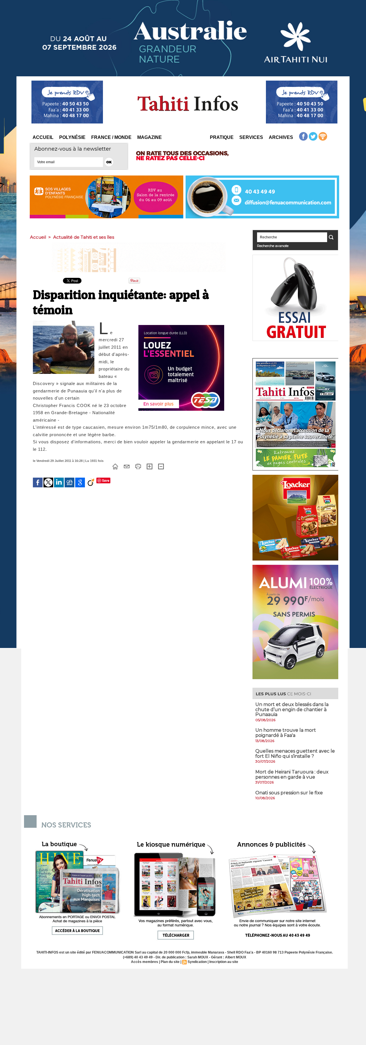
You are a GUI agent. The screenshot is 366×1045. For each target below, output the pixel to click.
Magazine (149, 137)
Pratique (222, 137)
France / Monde (111, 137)
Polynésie (72, 137)
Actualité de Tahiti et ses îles (83, 237)
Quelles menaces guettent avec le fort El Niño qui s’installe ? (295, 753)
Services (251, 137)
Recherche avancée (273, 246)
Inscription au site (223, 962)
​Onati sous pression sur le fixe (289, 792)
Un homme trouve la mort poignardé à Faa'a (285, 732)
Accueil (43, 137)
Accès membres (144, 962)
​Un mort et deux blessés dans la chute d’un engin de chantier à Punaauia (292, 709)
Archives (281, 137)
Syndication (197, 962)
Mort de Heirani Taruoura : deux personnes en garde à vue (292, 774)
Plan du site (170, 962)
